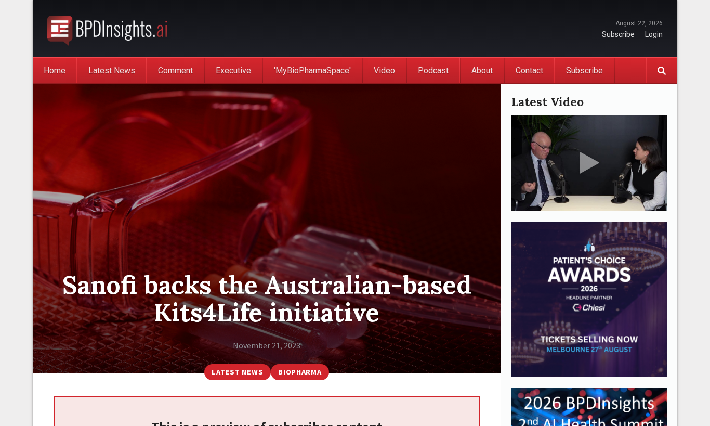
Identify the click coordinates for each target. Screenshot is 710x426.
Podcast (433, 70)
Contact (529, 70)
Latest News (111, 70)
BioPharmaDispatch (107, 28)
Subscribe (618, 34)
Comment (175, 70)
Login (654, 34)
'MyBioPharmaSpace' (312, 70)
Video (384, 70)
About (482, 70)
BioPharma (299, 372)
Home (54, 70)
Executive (233, 70)
